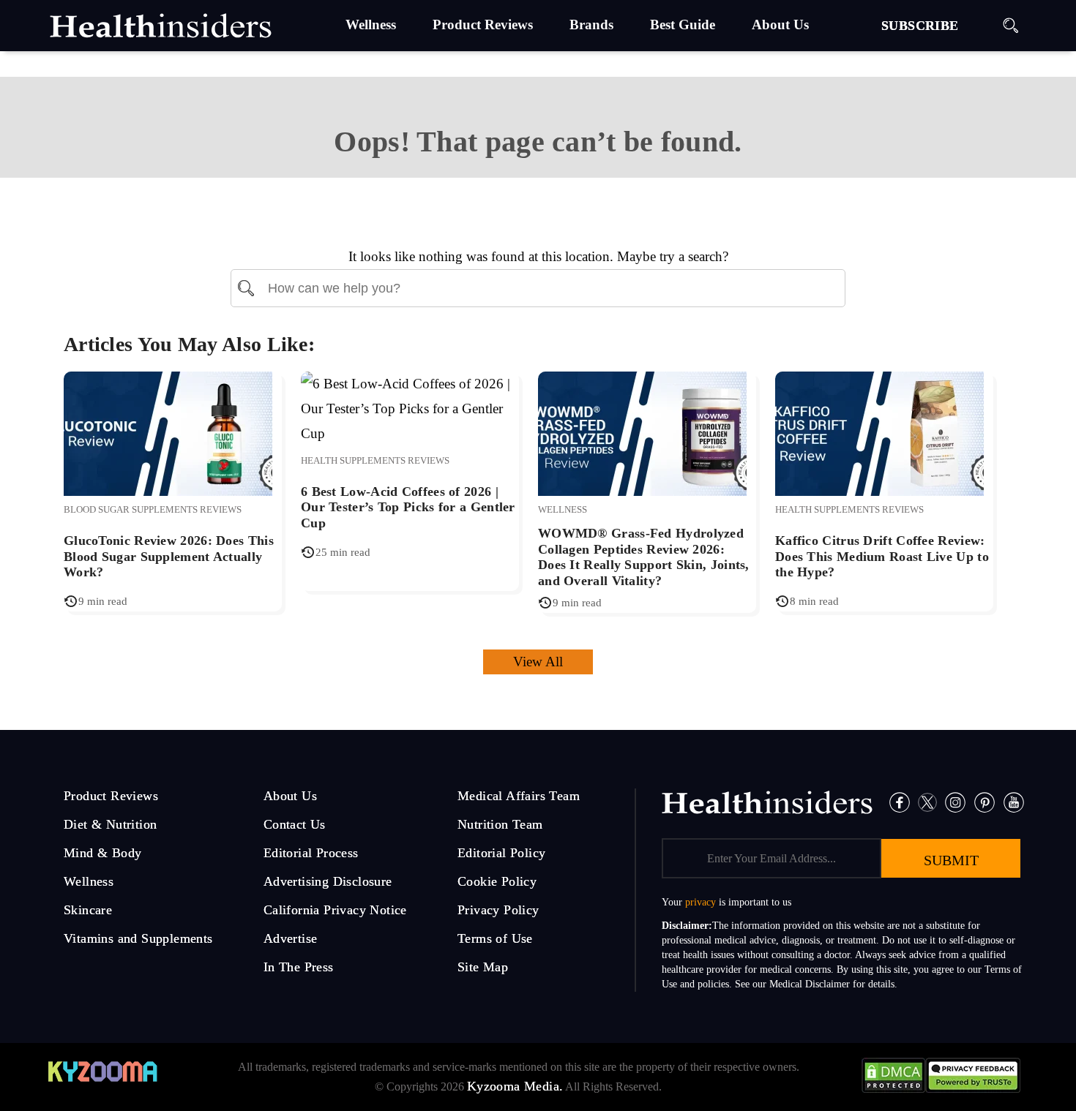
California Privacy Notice (335, 910)
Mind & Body (102, 853)
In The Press (299, 967)
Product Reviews (111, 795)
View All (538, 661)
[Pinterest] (984, 801)
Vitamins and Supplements (138, 938)
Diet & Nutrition (110, 824)
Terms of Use (495, 938)
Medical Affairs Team (518, 795)
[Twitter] (928, 801)
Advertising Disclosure (328, 881)
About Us (290, 795)
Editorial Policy (501, 853)
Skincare (88, 910)
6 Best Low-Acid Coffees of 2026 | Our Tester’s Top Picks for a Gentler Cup (408, 507)
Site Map (482, 967)
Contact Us (295, 824)
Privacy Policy (498, 910)
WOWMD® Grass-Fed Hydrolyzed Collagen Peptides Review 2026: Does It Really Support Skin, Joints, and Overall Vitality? (644, 557)
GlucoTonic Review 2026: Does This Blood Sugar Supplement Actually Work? (169, 556)
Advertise (291, 938)
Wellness (562, 509)
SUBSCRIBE (920, 25)
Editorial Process (311, 853)
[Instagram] (955, 801)
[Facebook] (900, 801)
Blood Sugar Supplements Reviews (153, 509)
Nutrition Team (500, 824)
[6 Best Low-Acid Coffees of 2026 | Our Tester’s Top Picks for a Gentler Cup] (410, 407)
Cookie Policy (497, 881)
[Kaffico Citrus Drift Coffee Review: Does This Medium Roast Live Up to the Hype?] (879, 432)
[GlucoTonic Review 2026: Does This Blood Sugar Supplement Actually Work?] (168, 432)
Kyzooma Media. (515, 1086)
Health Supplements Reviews (375, 460)
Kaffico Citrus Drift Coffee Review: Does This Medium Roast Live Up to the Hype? (882, 556)
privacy (700, 902)
